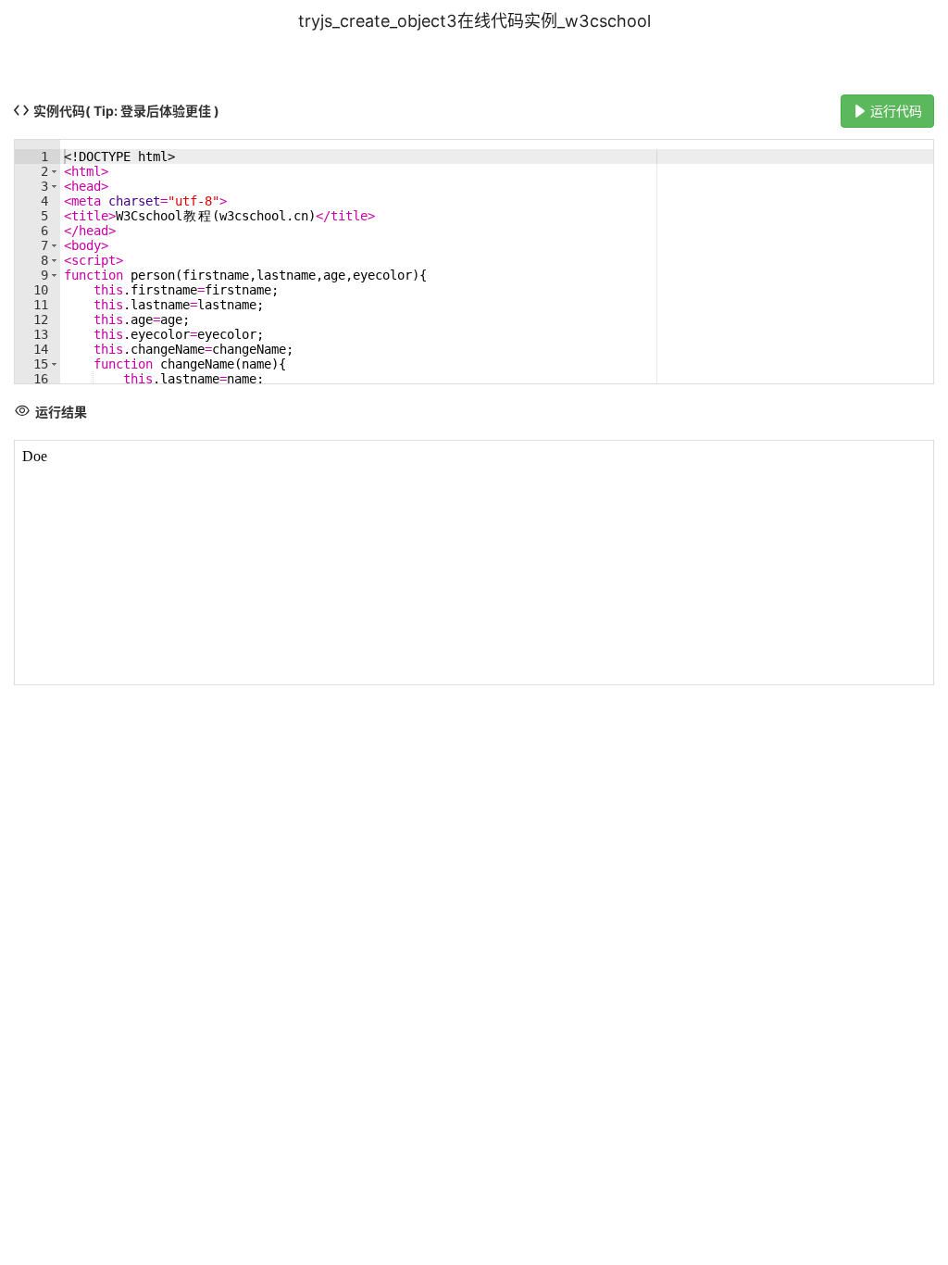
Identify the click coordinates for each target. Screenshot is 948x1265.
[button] (54, 171)
